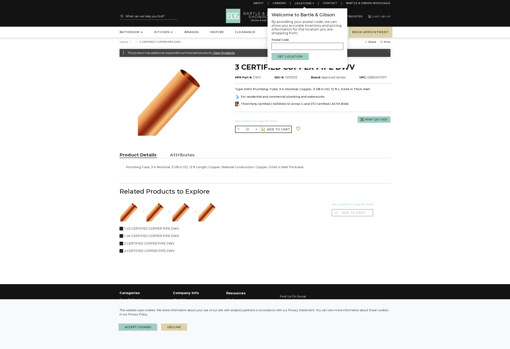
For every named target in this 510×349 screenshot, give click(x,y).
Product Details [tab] (138, 155)
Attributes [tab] (182, 155)
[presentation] (138, 155)
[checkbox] (121, 228)
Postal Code (280, 40)
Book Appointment (370, 32)
